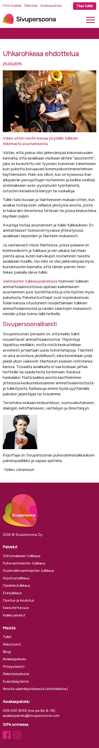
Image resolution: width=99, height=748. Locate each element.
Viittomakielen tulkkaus (22, 556)
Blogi (7, 651)
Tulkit (7, 637)
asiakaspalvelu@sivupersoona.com (31, 715)
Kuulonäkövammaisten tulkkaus (28, 570)
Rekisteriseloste (16, 674)
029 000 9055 (15, 710)
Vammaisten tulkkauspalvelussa (30, 281)
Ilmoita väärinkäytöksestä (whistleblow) (35, 689)
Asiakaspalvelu (51, 6)
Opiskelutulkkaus (16, 585)
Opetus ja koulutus (18, 600)
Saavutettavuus (16, 607)
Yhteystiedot (14, 666)
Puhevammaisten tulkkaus (24, 563)
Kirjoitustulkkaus (16, 578)
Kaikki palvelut (14, 615)
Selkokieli (31, 6)
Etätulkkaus (12, 593)
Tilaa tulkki (84, 6)
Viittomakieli (12, 6)
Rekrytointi (12, 644)
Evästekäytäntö (16, 681)
